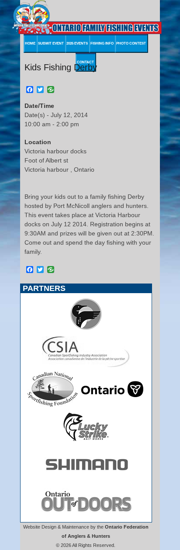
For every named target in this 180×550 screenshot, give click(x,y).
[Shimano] (86, 479)
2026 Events (77, 43)
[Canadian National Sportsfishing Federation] (53, 404)
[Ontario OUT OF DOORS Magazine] (86, 517)
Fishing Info (102, 43)
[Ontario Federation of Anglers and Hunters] (86, 329)
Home (30, 43)
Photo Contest (131, 43)
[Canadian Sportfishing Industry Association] (86, 366)
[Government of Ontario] (112, 404)
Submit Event (51, 43)
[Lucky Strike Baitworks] (86, 442)
